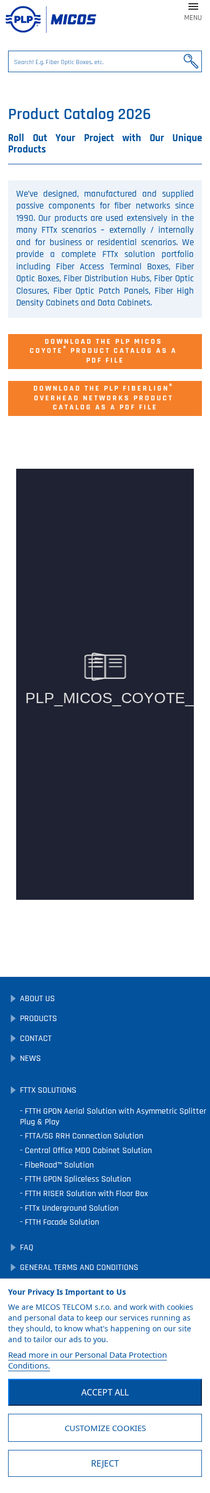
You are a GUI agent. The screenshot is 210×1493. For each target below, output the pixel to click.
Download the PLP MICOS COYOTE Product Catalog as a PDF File (105, 351)
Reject (105, 1463)
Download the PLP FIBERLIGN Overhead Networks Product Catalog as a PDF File (105, 397)
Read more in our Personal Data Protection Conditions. (87, 1360)
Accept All (105, 1392)
